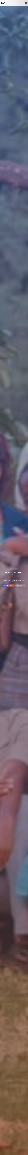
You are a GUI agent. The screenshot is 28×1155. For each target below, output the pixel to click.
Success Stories (19, 586)
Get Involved (8, 586)
